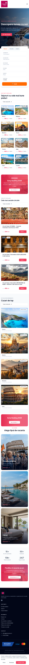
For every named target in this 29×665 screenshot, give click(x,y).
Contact (3, 619)
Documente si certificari (6, 621)
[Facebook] (1, 600)
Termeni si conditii (5, 627)
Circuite (11, 48)
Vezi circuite (7, 34)
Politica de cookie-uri (6, 625)
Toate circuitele (6, 203)
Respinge (11, 662)
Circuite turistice (4, 606)
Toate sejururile (6, 101)
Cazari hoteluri (4, 610)
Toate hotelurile (6, 304)
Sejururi (5, 48)
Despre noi (3, 617)
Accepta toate (21, 662)
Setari (4, 662)
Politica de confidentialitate (7, 623)
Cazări (17, 48)
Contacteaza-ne (14, 577)
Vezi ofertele (14, 189)
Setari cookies (7, 652)
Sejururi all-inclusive (19, 34)
